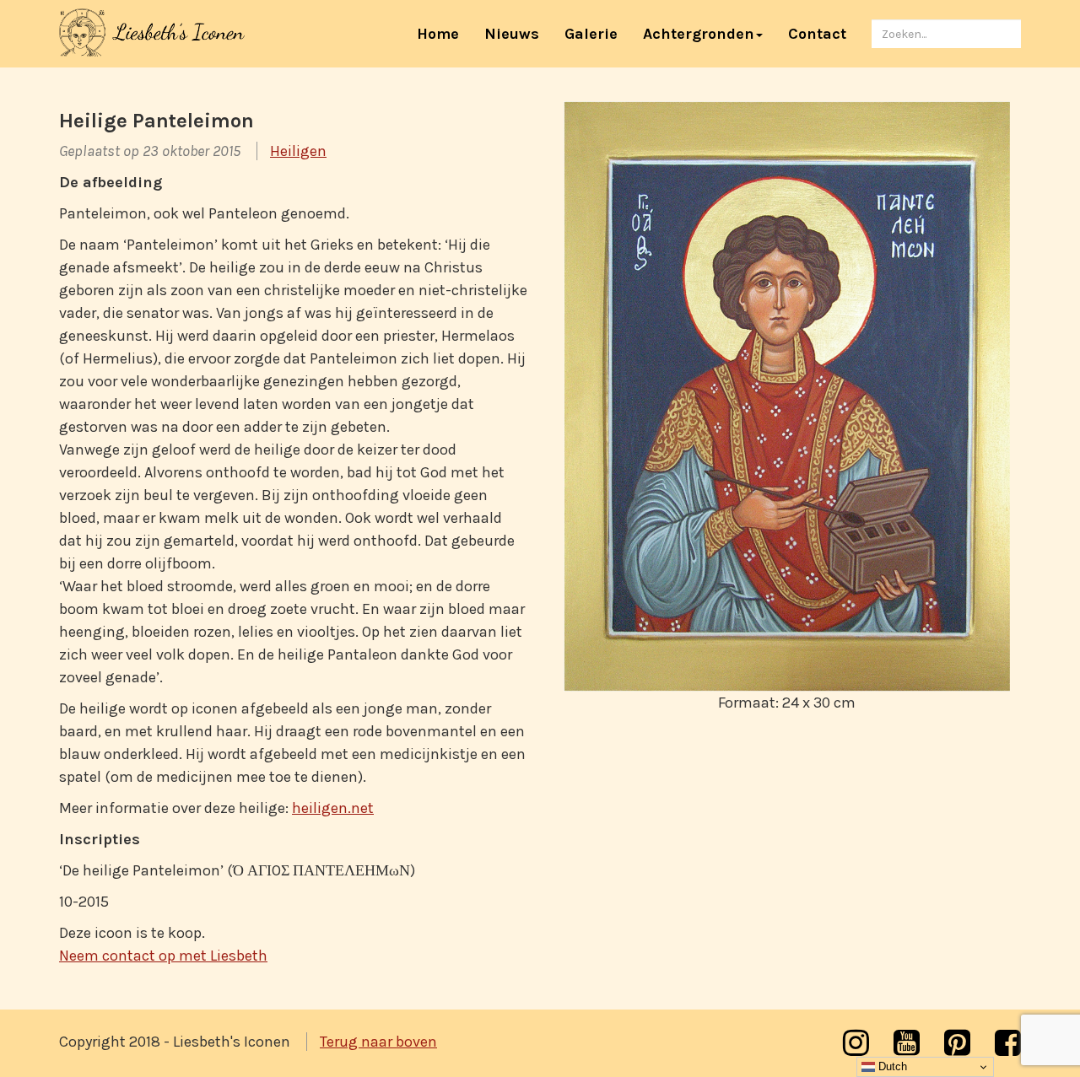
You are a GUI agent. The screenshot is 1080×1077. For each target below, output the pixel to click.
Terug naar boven (378, 1041)
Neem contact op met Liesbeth (163, 955)
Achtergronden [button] (698, 33)
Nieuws (511, 33)
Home (444, 33)
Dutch (891, 1066)
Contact (817, 33)
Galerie (591, 33)
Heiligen (298, 151)
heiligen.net (333, 808)
